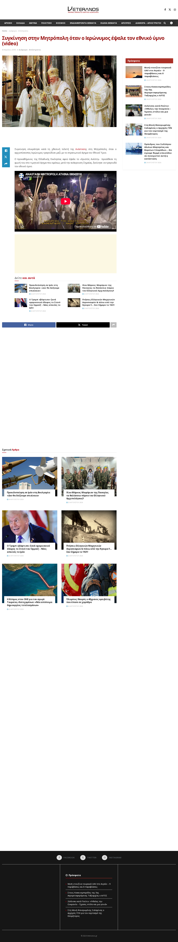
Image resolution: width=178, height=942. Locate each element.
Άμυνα (33, 23)
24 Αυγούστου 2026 (38, 294)
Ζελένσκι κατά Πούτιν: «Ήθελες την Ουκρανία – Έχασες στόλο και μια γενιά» (157, 110)
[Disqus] (59, 654)
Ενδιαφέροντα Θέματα (83, 23)
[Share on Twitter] (6, 157)
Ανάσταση (80, 149)
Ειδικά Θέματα (109, 23)
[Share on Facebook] (6, 150)
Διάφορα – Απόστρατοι (148, 23)
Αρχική (8, 23)
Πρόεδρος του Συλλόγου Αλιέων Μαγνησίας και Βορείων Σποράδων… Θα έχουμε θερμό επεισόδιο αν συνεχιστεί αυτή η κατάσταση (158, 151)
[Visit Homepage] (83, 10)
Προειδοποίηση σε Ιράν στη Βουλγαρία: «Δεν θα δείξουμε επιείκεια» (44, 288)
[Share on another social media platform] (6, 164)
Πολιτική (46, 23)
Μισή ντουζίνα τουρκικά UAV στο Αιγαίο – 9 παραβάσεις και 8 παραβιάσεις (157, 72)
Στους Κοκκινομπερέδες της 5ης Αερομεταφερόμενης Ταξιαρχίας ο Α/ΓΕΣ (157, 91)
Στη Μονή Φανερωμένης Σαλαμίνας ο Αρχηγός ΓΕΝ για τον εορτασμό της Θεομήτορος (158, 129)
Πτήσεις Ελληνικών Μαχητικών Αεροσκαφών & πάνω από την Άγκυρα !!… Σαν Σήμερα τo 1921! (98, 302)
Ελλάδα (20, 23)
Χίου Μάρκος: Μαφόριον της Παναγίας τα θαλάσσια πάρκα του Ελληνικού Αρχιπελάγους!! (98, 288)
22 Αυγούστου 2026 (16, 609)
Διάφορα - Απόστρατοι (18, 31)
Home (4, 31)
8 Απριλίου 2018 (9, 49)
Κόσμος (60, 23)
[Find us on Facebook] (165, 9)
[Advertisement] (59, 137)
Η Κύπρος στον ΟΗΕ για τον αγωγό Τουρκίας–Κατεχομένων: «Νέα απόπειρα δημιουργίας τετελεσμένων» (29, 602)
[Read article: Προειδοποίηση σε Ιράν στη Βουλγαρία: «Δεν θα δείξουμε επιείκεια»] (21, 288)
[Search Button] (165, 22)
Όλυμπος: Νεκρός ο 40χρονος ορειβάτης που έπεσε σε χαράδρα (88, 601)
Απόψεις (126, 23)
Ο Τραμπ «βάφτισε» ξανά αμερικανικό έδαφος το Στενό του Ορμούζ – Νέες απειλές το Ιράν (44, 303)
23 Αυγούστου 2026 (91, 294)
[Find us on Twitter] (170, 9)
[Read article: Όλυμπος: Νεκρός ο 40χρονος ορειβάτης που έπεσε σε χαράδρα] (89, 583)
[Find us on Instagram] (175, 9)
